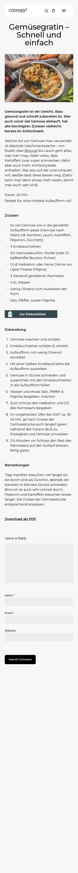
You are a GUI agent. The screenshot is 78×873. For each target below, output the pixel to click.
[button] (64, 11)
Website (10, 630)
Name (9, 595)
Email (9, 613)
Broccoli (31, 151)
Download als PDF (20, 519)
